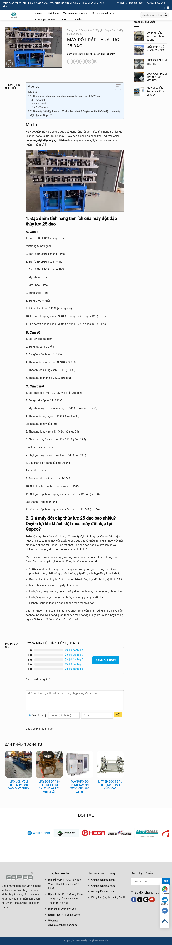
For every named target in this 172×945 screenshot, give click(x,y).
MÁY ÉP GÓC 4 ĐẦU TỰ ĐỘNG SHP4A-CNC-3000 (110, 785)
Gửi (118, 714)
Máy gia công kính (102, 13)
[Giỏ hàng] (168, 7)
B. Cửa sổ (41, 103)
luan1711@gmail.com (68, 914)
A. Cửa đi (41, 99)
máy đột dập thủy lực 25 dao (49, 140)
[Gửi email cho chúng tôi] (146, 899)
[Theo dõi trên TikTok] (140, 899)
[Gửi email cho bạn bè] (82, 61)
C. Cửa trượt (42, 107)
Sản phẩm (86, 30)
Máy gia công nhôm (74, 13)
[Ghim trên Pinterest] (88, 61)
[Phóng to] (9, 63)
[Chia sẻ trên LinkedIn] (94, 61)
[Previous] (5, 776)
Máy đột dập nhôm (86, 54)
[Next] (123, 776)
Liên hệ (78, 19)
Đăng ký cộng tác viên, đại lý (108, 897)
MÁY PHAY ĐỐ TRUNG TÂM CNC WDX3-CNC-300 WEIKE (79, 787)
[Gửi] (166, 15)
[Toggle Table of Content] (116, 87)
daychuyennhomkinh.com (62, 924)
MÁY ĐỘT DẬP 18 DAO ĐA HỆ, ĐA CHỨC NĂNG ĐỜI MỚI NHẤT (49, 787)
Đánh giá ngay (106, 660)
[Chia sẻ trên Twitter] (76, 61)
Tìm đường (165, 893)
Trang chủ (37, 13)
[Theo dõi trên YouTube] (152, 899)
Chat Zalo (164, 904)
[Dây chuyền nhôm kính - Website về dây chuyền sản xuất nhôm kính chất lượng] (14, 15)
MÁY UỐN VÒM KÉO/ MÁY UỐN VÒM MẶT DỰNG (18, 785)
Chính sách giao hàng (103, 885)
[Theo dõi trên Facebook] (133, 899)
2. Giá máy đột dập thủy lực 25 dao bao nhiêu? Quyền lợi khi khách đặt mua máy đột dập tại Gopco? (75, 113)
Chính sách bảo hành (103, 879)
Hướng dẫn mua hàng (103, 891)
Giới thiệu (53, 13)
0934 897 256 (68, 908)
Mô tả (33, 91)
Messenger (165, 915)
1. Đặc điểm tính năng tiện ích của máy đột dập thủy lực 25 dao (65, 96)
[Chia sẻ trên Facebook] (70, 61)
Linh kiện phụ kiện (42, 19)
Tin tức (63, 19)
